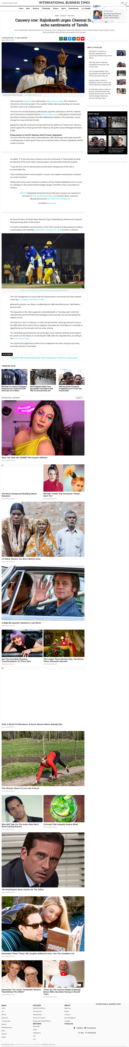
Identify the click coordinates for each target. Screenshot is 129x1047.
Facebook (91, 1028)
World (4, 1014)
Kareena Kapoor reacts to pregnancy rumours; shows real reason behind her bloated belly (100, 82)
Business (36, 8)
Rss (82, 1033)
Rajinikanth (27, 101)
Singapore (37, 1033)
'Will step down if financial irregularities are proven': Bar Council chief (70, 389)
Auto (3, 1031)
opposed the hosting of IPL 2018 (48, 230)
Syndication (37, 1014)
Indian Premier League (55, 101)
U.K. (34, 1036)
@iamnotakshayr (22, 38)
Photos (4, 1034)
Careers (67, 1014)
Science (55, 8)
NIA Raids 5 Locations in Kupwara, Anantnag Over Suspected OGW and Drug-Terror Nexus (14, 389)
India (3, 1008)
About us (67, 1008)
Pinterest (91, 1033)
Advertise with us (39, 1008)
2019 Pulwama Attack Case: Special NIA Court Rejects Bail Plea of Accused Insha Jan (41, 389)
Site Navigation (70, 1018)
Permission (37, 1011)
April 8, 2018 (51, 203)
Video (4, 1037)
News (28, 8)
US (3, 1011)
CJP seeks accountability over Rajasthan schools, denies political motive (116, 150)
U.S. (34, 1039)
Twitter (79, 1028)
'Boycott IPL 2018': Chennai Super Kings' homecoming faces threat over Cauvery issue (44, 358)
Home (21, 8)
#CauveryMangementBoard (44, 196)
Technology (46, 8)
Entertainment (73, 8)
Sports (63, 8)
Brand (66, 1011)
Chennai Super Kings (49, 114)
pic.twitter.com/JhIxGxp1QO (59, 199)
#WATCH (23, 193)
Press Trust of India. (21, 338)
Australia (36, 1026)
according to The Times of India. (32, 299)
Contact (67, 1021)
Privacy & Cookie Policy (41, 1021)
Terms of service (39, 1018)
